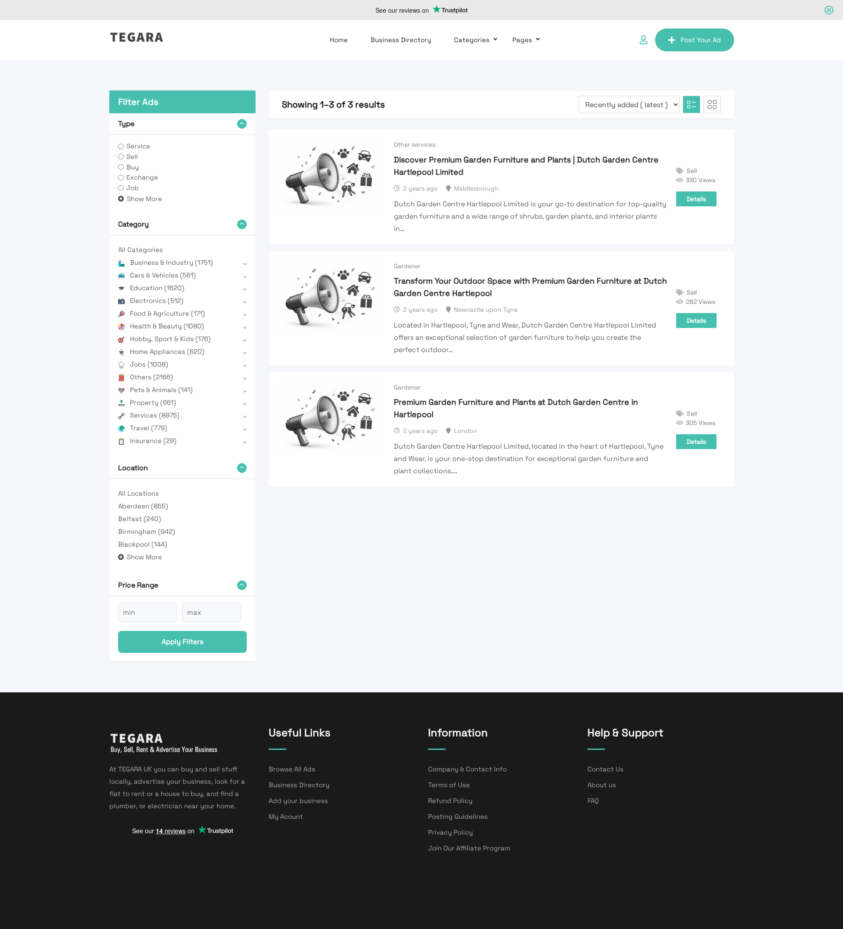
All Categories (140, 249)
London (465, 431)
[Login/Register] (644, 40)
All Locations (138, 493)
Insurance (153, 440)
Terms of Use (449, 785)
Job (132, 188)
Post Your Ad (701, 40)
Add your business (298, 800)
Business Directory (401, 40)
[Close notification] (829, 10)
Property (153, 402)
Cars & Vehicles (163, 275)
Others (151, 377)
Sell (132, 156)
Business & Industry (171, 262)
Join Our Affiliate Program (469, 848)
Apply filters (182, 641)
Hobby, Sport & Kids (170, 339)
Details (696, 199)
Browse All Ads (292, 769)
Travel (148, 428)
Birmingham (146, 531)
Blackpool (142, 544)
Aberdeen (143, 506)
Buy (132, 167)
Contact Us (605, 769)
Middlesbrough (476, 188)
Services (155, 415)
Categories (472, 40)
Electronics (157, 300)
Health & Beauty (167, 326)
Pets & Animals (161, 389)
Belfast (139, 519)
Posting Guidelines (458, 816)
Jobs (149, 364)
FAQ (593, 800)
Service (138, 146)
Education (157, 288)
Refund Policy (450, 800)
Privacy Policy (450, 832)
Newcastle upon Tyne (486, 309)
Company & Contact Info (467, 769)
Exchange (142, 177)
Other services (415, 144)
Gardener (407, 266)
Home (339, 40)
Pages (522, 40)
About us (601, 785)
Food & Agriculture (167, 313)
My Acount (286, 816)
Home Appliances (167, 351)
